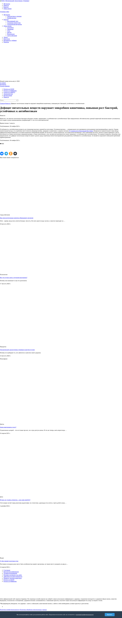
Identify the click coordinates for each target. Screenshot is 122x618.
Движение (10, 29)
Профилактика (11, 18)
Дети (8, 31)
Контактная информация (11, 572)
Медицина (7, 4)
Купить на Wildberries (10, 90)
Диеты (6, 37)
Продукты (7, 39)
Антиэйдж (10, 27)
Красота (6, 7)
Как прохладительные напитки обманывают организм (16, 218)
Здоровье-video (4, 11)
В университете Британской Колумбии (81, 131)
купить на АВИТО (9, 92)
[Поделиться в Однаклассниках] (11, 153)
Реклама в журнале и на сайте (13, 575)
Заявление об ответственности (13, 576)
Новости (6, 5)
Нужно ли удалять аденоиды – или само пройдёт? (15, 500)
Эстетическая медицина (14, 24)
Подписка (3, 84)
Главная (2, 103)
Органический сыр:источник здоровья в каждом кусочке (17, 349)
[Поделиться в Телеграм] (6, 153)
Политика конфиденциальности (10, 609)
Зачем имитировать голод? (8, 427)
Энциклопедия (8, 94)
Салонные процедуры (14, 23)
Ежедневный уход (12, 21)
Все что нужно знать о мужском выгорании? (13, 277)
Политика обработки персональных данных (33, 609)
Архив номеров (5, 86)
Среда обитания (12, 35)
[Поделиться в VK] (2, 153)
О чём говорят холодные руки (9, 561)
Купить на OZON (9, 580)
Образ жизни (8, 8)
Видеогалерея (8, 95)
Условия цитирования (10, 573)
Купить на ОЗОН (9, 89)
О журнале (7, 570)
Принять (109, 614)
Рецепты (6, 42)
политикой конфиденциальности (85, 614)
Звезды (9, 32)
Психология (10, 34)
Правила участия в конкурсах (13, 578)
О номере (3, 83)
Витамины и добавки (10, 40)
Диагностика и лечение (14, 16)
